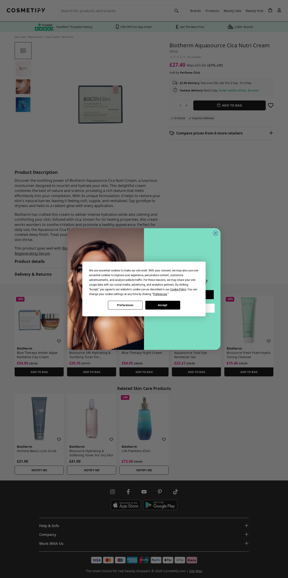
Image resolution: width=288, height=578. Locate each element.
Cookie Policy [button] (178, 289)
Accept (162, 305)
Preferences (125, 305)
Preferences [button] (160, 294)
